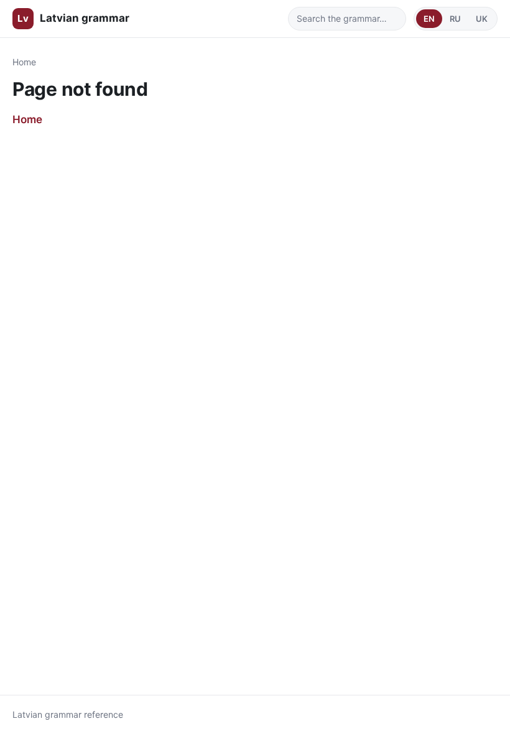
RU (455, 19)
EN (429, 19)
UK (482, 19)
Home (24, 62)
